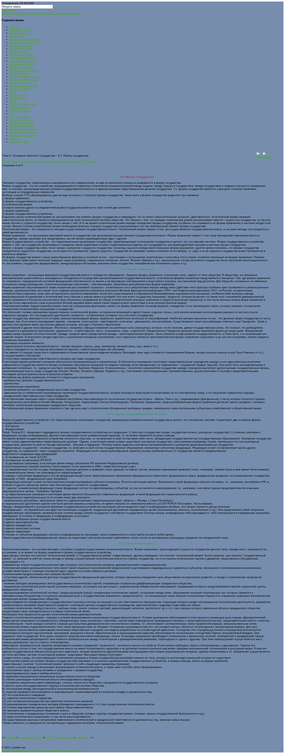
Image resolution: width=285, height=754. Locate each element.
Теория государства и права (20, 161)
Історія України (11, 13)
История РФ (28, 13)
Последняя (83, 737)
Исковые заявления (48, 13)
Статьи (77, 13)
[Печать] (267, 157)
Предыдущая (27, 737)
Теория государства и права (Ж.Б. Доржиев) (69, 161)
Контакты (67, 13)
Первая (11, 737)
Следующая (65, 737)
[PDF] (259, 157)
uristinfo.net (9, 10)
